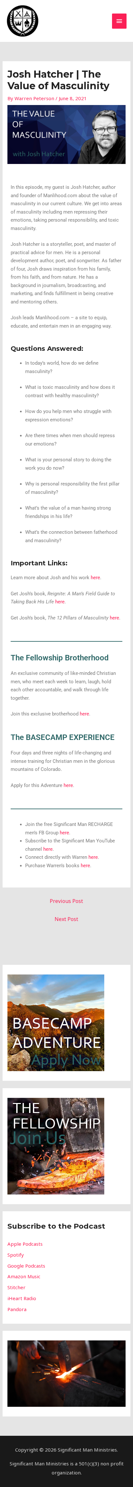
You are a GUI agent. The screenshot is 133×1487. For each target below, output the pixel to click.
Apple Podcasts (25, 1244)
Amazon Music (23, 1276)
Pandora (16, 1309)
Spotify (15, 1255)
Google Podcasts (26, 1265)
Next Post (66, 919)
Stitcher (16, 1287)
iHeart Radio (21, 1298)
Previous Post (66, 901)
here (95, 577)
